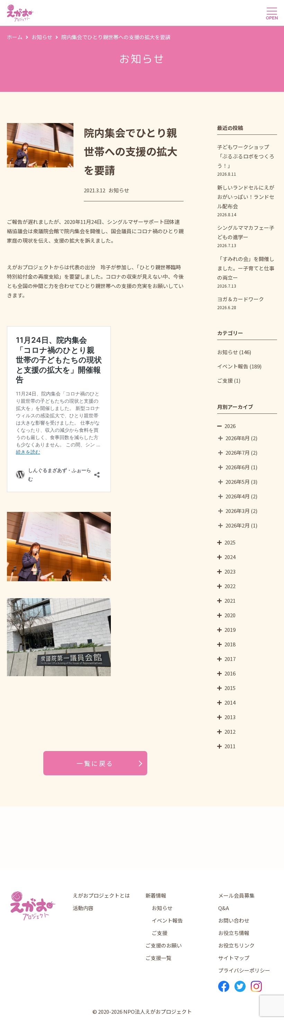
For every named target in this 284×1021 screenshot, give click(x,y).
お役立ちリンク (236, 945)
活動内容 (83, 907)
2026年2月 (237, 525)
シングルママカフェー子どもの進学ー (245, 236)
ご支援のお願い (163, 945)
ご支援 (225, 380)
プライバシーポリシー (244, 970)
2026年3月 (237, 510)
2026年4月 (237, 496)
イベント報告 (232, 366)
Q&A (223, 907)
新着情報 (155, 895)
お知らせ (227, 352)
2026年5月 (237, 481)
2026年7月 (237, 452)
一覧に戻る (95, 763)
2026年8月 (237, 438)
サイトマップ (233, 957)
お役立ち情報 (233, 932)
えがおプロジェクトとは (101, 895)
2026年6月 (237, 467)
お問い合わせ (233, 920)
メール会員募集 (236, 895)
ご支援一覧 (158, 957)
